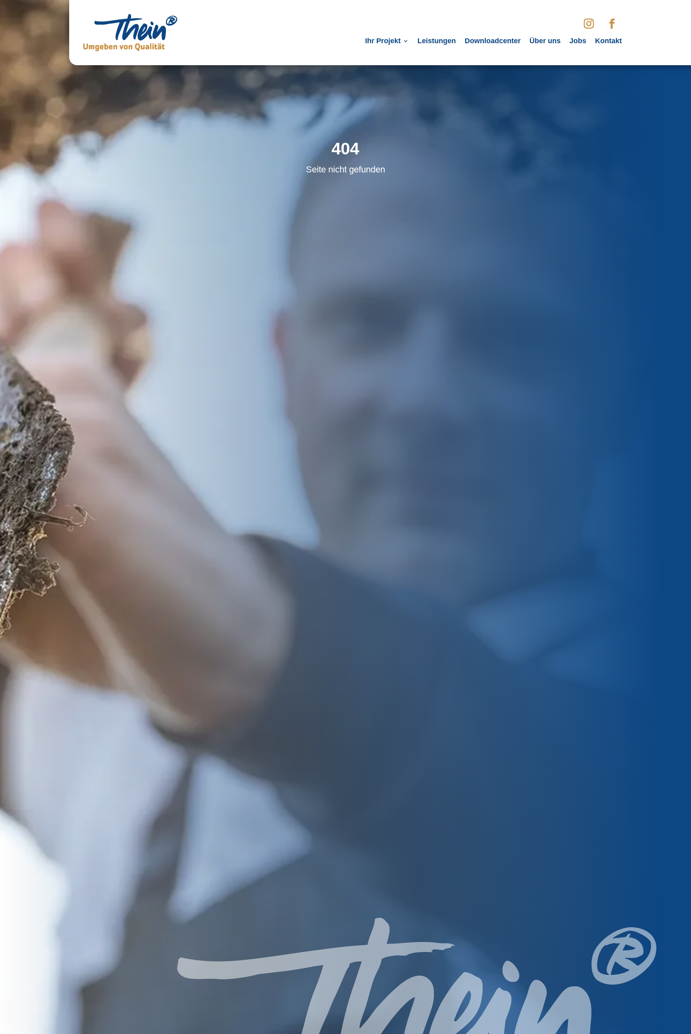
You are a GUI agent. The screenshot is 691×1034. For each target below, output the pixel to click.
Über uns (545, 41)
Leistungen (436, 41)
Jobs (577, 41)
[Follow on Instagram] (589, 24)
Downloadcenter (493, 41)
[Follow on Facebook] (612, 24)
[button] (17, 1016)
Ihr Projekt (383, 41)
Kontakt (608, 41)
